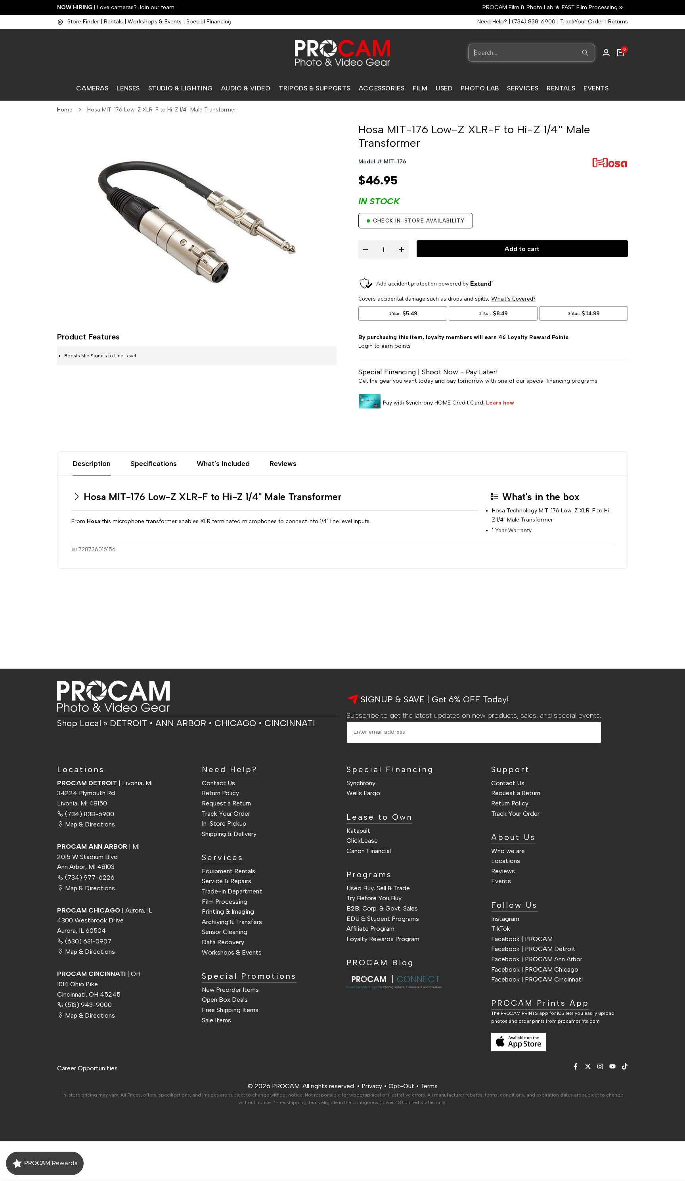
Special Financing (209, 21)
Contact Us (218, 783)
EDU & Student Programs (382, 918)
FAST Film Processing (589, 7)
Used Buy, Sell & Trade (378, 888)
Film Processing (224, 901)
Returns (618, 21)
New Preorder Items (230, 989)
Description (92, 463)
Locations (505, 861)
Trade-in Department (232, 891)
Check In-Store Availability (419, 221)
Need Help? (492, 21)
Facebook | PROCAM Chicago (534, 969)
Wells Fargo (363, 793)
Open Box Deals (225, 999)
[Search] (585, 53)
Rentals (113, 21)
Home (65, 109)
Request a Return (226, 803)
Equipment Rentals (228, 871)
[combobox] (531, 53)
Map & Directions (90, 824)
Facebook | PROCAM (522, 939)
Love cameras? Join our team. (116, 7)
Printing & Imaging (228, 911)
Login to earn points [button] (384, 346)
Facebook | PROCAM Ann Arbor (536, 959)
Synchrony (360, 783)
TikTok (500, 928)
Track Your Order (226, 813)
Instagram (505, 918)
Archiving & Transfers (232, 922)
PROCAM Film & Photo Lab (518, 7)
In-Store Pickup (224, 823)
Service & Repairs (226, 881)
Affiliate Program (370, 928)
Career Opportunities (87, 1068)
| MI (98, 846)
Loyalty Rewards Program (382, 939)
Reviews (283, 463)
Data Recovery (223, 942)
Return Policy (220, 793)
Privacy (372, 1086)
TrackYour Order (581, 21)
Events (501, 881)
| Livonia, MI (105, 783)
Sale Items (216, 1020)
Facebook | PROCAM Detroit (533, 949)
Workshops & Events (155, 21)
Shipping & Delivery (229, 834)
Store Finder (83, 21)
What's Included (223, 463)
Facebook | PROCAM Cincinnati (537, 979)
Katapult (358, 830)
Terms (429, 1086)
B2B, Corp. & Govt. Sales (382, 908)
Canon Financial (368, 851)
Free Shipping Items (230, 1010)
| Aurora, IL (104, 910)
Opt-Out (401, 1086)
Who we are (508, 851)
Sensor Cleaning (224, 932)
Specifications (153, 463)
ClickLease (362, 840)
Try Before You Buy (374, 898)
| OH (98, 974)
